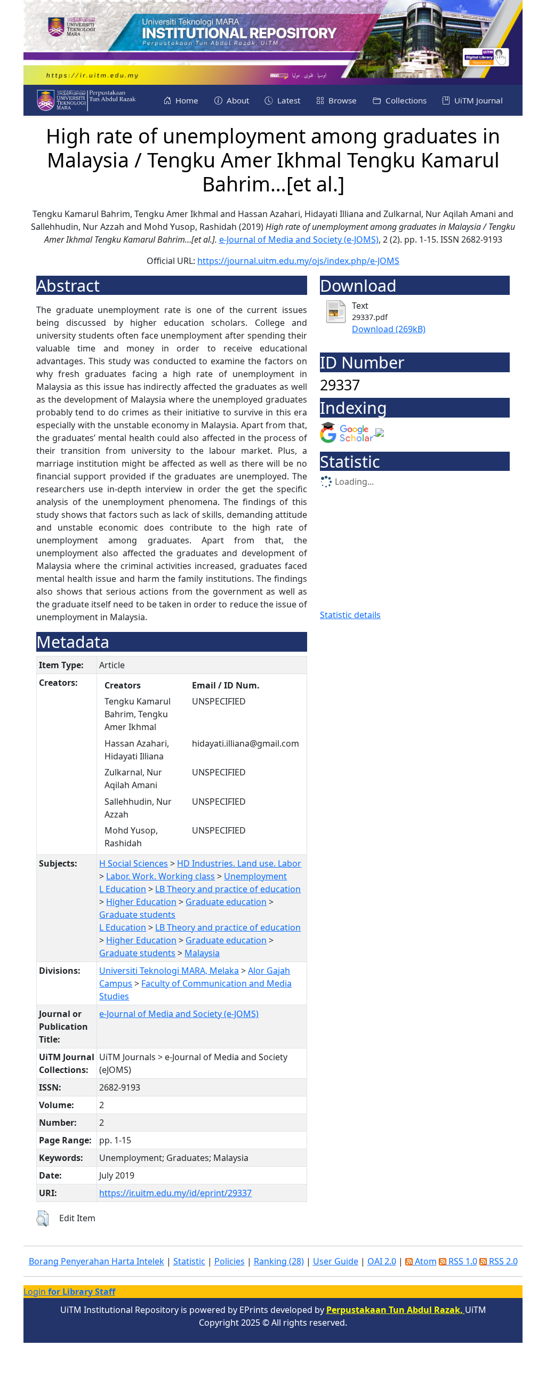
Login (69, 1291)
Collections (405, 100)
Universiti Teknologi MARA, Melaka (169, 970)
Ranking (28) (279, 1261)
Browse (341, 100)
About (236, 100)
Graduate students (137, 914)
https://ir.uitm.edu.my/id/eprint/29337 (175, 1193)
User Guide (335, 1261)
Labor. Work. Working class (160, 876)
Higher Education (141, 902)
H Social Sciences (133, 863)
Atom (425, 1261)
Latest (287, 100)
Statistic (189, 1261)
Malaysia (202, 953)
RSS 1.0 (461, 1261)
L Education (122, 889)
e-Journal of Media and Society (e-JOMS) (299, 239)
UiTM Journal (477, 100)
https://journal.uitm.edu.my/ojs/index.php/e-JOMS (298, 261)
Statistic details (350, 615)
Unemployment (255, 876)
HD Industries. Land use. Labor (239, 863)
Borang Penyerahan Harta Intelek (96, 1261)
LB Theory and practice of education (228, 889)
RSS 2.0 (502, 1261)
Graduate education (226, 902)
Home (185, 100)
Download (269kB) (388, 329)
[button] (42, 1219)
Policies (229, 1261)
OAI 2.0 (381, 1261)
